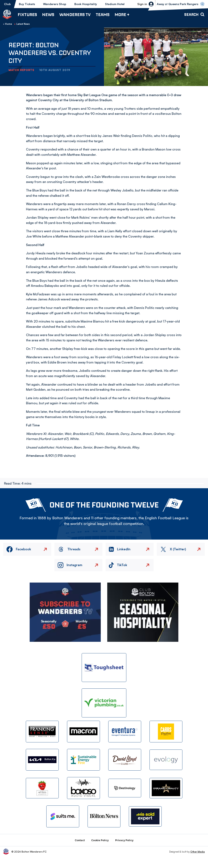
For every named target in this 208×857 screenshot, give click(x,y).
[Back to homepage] (7, 14)
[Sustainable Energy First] (83, 760)
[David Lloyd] (124, 760)
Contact (80, 840)
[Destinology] (124, 788)
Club (7, 4)
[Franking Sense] (42, 731)
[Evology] (166, 759)
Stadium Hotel (115, 4)
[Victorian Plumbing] (104, 702)
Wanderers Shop (54, 4)
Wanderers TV (75, 14)
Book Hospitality (85, 4)
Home (8, 24)
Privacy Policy (124, 840)
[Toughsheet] (104, 667)
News (48, 14)
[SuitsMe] (62, 816)
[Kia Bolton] (42, 760)
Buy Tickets (27, 4)
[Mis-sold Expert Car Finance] (145, 816)
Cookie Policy (100, 840)
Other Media (197, 851)
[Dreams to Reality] (166, 788)
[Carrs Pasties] (166, 731)
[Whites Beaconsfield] (42, 788)
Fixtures (27, 14)
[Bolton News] (104, 816)
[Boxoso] (83, 788)
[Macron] (83, 731)
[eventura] (124, 731)
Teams (102, 14)
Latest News (23, 24)
